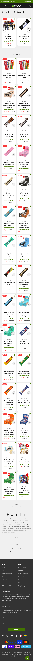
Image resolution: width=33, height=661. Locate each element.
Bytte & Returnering (23, 573)
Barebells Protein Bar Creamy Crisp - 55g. (9, 314)
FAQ (3, 570)
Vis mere (16, 537)
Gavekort (4, 577)
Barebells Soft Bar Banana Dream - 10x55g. (9, 491)
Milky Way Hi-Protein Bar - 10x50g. (24, 432)
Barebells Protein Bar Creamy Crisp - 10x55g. (24, 255)
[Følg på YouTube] (12, 635)
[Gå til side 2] (20, 505)
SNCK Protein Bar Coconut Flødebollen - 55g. (24, 38)
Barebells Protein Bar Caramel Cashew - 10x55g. (9, 105)
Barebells (9, 73)
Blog (3, 583)
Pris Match (5, 580)
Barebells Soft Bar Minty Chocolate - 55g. (9, 255)
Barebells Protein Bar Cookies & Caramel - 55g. (9, 134)
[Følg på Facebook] (3, 635)
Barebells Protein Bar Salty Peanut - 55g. (24, 284)
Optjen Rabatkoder (7, 573)
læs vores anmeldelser (16, 552)
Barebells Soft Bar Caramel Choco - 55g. (9, 373)
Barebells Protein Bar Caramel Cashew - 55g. (24, 105)
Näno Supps (9, 457)
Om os (3, 567)
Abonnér (16, 629)
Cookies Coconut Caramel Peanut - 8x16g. (9, 461)
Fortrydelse (21, 577)
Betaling (20, 570)
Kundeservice (22, 567)
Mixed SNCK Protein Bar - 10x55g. (8, 38)
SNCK (8, 34)
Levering (20, 580)
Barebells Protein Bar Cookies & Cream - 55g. (24, 134)
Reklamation (21, 583)
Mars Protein (9, 280)
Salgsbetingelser (23, 586)
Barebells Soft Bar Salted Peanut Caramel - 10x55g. (9, 432)
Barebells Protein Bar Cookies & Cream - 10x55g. (24, 194)
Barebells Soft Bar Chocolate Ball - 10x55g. (24, 164)
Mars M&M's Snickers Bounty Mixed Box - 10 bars (24, 490)
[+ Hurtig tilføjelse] (29, 28)
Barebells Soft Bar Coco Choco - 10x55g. (24, 314)
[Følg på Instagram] (7, 635)
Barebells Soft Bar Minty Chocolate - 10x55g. (9, 343)
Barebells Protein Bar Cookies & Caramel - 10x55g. (24, 225)
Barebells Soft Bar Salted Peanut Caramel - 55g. (9, 402)
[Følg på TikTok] (16, 635)
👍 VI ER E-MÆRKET (24, 1)
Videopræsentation (7, 586)
